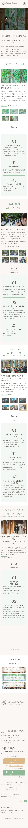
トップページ (4, 31)
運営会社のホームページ (6, 813)
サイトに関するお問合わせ (7, 810)
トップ (3, 782)
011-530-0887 (16, 765)
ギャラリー (4, 787)
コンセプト (9, 782)
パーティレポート (17, 785)
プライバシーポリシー (19, 810)
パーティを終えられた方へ (7, 796)
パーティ (7, 794)
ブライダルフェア (5, 789)
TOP (21, 801)
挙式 (2, 794)
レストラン (21, 782)
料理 (15, 782)
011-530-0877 (16, 776)
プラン (13, 789)
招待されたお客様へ (15, 794)
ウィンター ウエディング (15, 787)
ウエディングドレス (6, 785)
